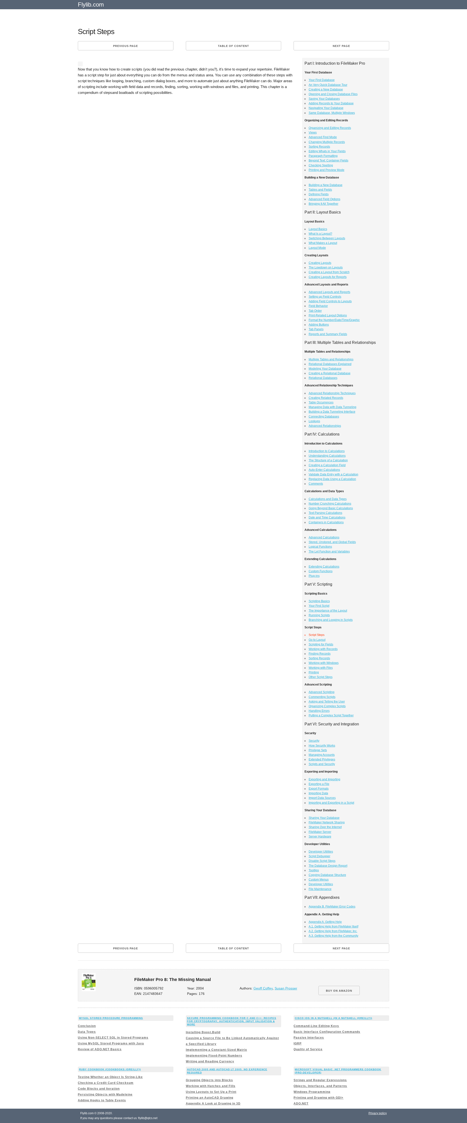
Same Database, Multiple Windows (332, 113)
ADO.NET (301, 1103)
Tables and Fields (320, 189)
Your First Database (322, 80)
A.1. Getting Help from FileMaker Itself (333, 926)
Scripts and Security (322, 764)
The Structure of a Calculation (328, 460)
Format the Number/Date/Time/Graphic (334, 320)
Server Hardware (320, 836)
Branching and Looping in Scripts (331, 620)
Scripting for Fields (321, 644)
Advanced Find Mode (323, 137)
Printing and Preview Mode (326, 170)
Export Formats (319, 788)
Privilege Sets (318, 750)
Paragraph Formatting (323, 156)
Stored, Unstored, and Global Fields (332, 542)
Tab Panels (316, 329)
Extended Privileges (322, 759)
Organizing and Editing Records (330, 128)
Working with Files (321, 667)
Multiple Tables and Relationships (331, 359)
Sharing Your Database (324, 818)
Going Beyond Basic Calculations (331, 508)
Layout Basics (318, 229)
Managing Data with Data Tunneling (332, 407)
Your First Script (319, 605)
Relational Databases (323, 378)
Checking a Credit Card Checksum (106, 1083)
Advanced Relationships (325, 426)
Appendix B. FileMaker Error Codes (332, 906)
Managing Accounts (322, 755)
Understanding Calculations (327, 455)
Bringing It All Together (323, 203)
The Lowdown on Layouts (326, 267)
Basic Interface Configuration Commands (327, 1032)
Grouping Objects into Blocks (209, 1080)
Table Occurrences (321, 402)
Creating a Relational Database (329, 373)
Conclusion (87, 1026)
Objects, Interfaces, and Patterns (320, 1086)
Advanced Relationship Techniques (332, 393)
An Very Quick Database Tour (328, 85)
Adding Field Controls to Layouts (330, 301)
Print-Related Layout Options (328, 315)
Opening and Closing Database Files (333, 94)
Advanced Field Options (324, 199)
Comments (316, 483)
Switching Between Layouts (327, 238)
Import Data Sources (322, 798)
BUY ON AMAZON (339, 990)
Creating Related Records (326, 398)
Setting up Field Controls (325, 296)
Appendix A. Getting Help (325, 922)
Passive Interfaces (309, 1037)
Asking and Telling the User (327, 701)
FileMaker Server (320, 832)
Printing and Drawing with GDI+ (318, 1097)
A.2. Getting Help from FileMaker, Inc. (333, 931)
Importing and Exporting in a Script (331, 802)
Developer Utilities (321, 851)
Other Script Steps (320, 677)
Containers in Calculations (326, 522)
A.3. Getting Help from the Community (333, 935)
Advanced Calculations (324, 537)
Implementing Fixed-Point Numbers (214, 1055)
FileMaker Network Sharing (327, 822)
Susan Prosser (286, 988)
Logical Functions (320, 546)
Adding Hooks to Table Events (102, 1100)
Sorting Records (319, 146)
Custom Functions (320, 571)
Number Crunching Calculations (330, 503)
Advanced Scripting (321, 692)
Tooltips (314, 870)
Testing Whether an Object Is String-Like (110, 1077)
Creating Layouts (320, 263)
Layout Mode (317, 248)
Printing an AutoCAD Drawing (209, 1097)
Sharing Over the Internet (325, 827)
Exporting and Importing (324, 779)
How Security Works (322, 745)
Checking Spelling (321, 165)
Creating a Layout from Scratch (329, 272)
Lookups (314, 421)
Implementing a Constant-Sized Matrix (216, 1050)
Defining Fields (319, 194)
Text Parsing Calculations (325, 513)
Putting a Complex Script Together (331, 715)
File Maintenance (320, 889)
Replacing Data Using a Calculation (332, 479)
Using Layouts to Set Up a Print (211, 1092)
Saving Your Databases (324, 98)
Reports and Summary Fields (328, 334)
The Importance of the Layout (328, 610)
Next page (341, 46)
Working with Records (323, 649)
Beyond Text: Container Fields (328, 160)
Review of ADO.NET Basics (100, 1049)
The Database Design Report (328, 865)
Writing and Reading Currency (210, 1061)
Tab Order (315, 310)
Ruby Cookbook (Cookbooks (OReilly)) (110, 1069)
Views (313, 132)
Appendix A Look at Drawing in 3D (213, 1103)
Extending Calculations (324, 566)
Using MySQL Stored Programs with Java (111, 1043)
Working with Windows (324, 663)
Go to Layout (317, 640)
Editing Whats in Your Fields (327, 151)
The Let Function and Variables (329, 551)
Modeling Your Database (325, 368)
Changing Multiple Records (327, 142)
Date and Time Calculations (327, 517)
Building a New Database (325, 185)
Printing (314, 672)
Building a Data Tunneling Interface (332, 411)
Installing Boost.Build (203, 1032)
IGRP (298, 1043)
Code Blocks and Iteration (99, 1088)
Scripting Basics (319, 601)
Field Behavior (318, 306)
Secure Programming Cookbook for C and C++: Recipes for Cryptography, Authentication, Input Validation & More (231, 1021)
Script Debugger (319, 856)
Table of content (233, 46)
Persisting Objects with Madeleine (105, 1094)
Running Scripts (319, 615)
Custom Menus (319, 879)
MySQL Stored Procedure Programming (111, 1018)
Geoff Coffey (263, 988)
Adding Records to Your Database (331, 103)
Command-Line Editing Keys (316, 1026)
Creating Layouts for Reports (328, 277)
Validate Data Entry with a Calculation (333, 474)
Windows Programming (312, 1092)
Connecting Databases (324, 416)
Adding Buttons (319, 324)
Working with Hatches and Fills (210, 1086)
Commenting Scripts (322, 697)
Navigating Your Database (326, 108)
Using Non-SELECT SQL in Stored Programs (113, 1037)
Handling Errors (319, 711)
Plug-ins (314, 576)
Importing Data (318, 793)
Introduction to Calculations (327, 451)
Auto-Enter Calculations (324, 470)
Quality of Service (308, 1049)
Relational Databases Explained (330, 364)
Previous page (125, 46)
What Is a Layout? (320, 233)
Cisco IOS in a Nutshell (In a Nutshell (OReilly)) (333, 1018)
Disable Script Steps (322, 861)
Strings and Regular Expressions (320, 1080)
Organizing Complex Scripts (327, 706)
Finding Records (320, 653)
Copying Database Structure (327, 875)
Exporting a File (319, 784)
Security (314, 740)
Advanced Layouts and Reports (329, 292)
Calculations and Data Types (328, 499)
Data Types (87, 1032)
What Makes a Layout (323, 243)
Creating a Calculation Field (327, 465)
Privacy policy (377, 1113)
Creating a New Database (326, 89)
